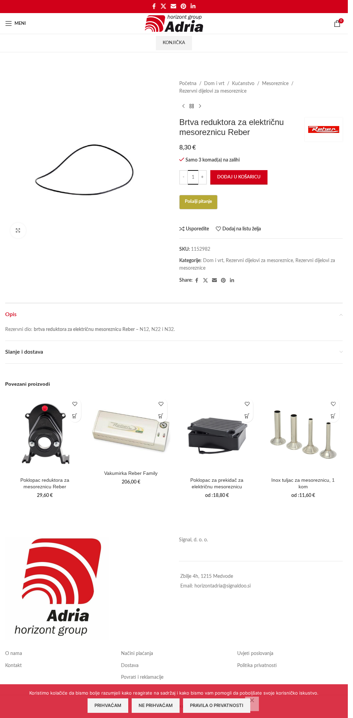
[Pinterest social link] (184, 6)
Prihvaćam (107, 705)
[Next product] (200, 106)
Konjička (174, 43)
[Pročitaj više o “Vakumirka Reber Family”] (161, 416)
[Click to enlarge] (18, 230)
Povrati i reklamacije (142, 677)
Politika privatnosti (257, 665)
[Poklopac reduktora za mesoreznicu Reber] (44, 434)
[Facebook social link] (154, 6)
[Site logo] (174, 23)
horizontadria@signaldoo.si (222, 586)
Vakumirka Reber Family (131, 473)
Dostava (130, 665)
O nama (13, 653)
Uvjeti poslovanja (255, 653)
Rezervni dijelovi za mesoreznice (212, 91)
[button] (75, 416)
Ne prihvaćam (156, 705)
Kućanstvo (243, 83)
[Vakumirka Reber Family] (131, 431)
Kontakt (13, 665)
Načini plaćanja (137, 653)
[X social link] (163, 6)
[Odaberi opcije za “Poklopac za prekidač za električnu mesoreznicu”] (247, 416)
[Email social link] (173, 6)
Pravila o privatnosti (216, 705)
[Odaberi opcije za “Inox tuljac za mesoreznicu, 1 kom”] (333, 416)
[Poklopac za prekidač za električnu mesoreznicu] (217, 434)
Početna (187, 83)
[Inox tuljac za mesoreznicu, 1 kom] (303, 434)
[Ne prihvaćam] (252, 704)
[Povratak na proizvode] (192, 106)
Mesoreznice (275, 83)
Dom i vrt (214, 83)
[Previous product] (183, 106)
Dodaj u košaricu (239, 177)
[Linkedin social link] (193, 6)
